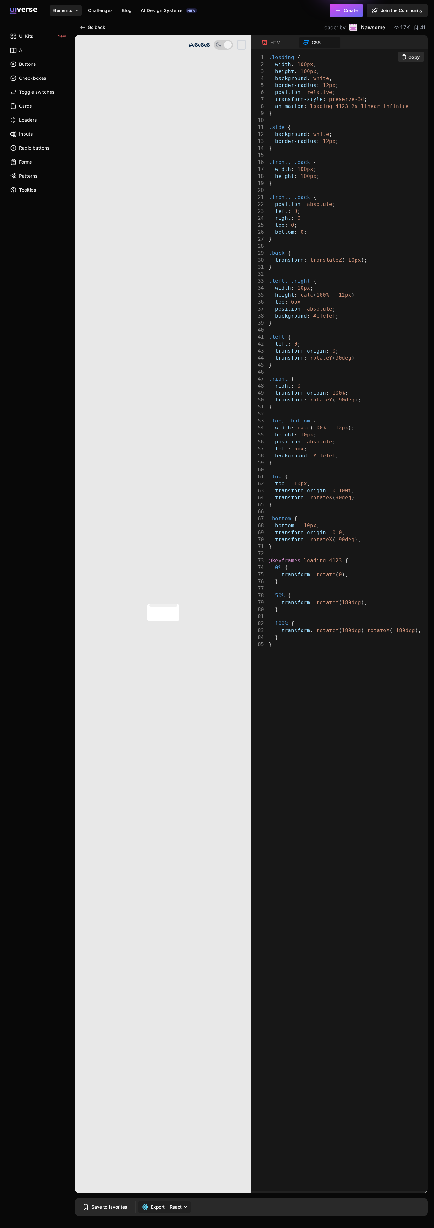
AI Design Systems (168, 10)
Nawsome (373, 27)
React (176, 1207)
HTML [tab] (276, 42)
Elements (62, 10)
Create (351, 10)
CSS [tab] (316, 42)
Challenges (100, 10)
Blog (127, 10)
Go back (96, 27)
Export (158, 1207)
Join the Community (402, 10)
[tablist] (299, 42)
